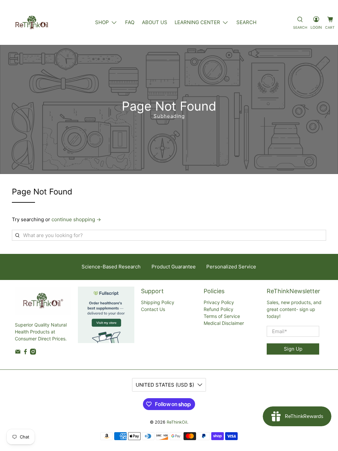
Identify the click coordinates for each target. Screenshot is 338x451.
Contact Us (153, 309)
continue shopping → (76, 219)
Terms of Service (222, 316)
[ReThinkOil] (31, 22)
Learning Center (197, 22)
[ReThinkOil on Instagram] (33, 353)
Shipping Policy (157, 302)
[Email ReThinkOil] (18, 353)
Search (246, 22)
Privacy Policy (219, 302)
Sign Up (293, 349)
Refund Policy (218, 309)
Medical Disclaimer (224, 323)
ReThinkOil (177, 422)
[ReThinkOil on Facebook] (25, 353)
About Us (154, 22)
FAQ (129, 22)
